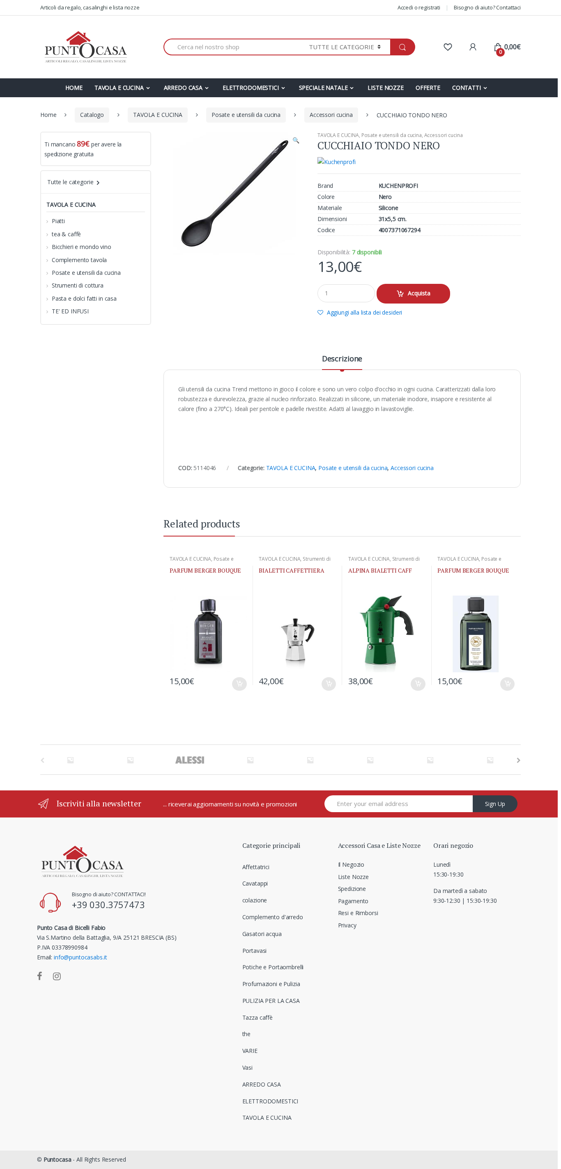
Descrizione (342, 359)
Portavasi (254, 950)
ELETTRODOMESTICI (251, 87)
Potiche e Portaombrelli (273, 967)
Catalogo (92, 115)
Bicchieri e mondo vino (81, 247)
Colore (326, 197)
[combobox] (231, 47)
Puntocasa (57, 1159)
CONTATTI (466, 87)
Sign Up (495, 804)
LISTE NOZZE (385, 87)
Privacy (347, 925)
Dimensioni (332, 219)
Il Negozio (351, 864)
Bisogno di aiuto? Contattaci (487, 7)
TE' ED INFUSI (70, 311)
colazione (254, 900)
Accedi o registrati (419, 7)
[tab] (342, 362)
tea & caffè (66, 234)
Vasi (247, 1067)
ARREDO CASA (183, 87)
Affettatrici (255, 867)
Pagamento (353, 901)
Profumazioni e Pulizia (271, 984)
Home (48, 115)
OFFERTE (428, 87)
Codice (326, 230)
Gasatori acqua (262, 934)
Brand (325, 186)
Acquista (419, 293)
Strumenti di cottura (77, 285)
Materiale (329, 208)
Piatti (58, 221)
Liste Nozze (353, 877)
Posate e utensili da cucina (246, 115)
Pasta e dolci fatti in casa (84, 298)
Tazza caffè (257, 1017)
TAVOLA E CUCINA (119, 87)
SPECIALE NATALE (323, 87)
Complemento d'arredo (272, 917)
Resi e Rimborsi (358, 913)
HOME (73, 87)
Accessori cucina (331, 115)
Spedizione (352, 889)
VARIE (250, 1051)
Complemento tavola (79, 260)
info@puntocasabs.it (80, 957)
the (246, 1034)
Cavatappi (255, 883)
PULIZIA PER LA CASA (271, 1001)
